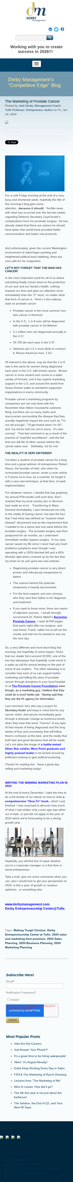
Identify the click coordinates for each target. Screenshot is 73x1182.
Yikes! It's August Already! (30, 1062)
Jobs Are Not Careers (28, 1043)
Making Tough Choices (30, 930)
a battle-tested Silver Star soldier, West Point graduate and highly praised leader (35, 749)
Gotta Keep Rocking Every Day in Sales (39, 1068)
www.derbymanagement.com (28, 904)
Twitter (29, 131)
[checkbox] (36, 999)
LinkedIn (23, 131)
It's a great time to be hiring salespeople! (40, 1056)
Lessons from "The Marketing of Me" (37, 1080)
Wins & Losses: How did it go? (33, 1086)
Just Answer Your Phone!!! (31, 1049)
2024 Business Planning (36, 943)
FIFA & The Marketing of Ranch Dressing (40, 1074)
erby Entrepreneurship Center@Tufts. (36, 908)
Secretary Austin (15, 710)
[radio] (36, 999)
